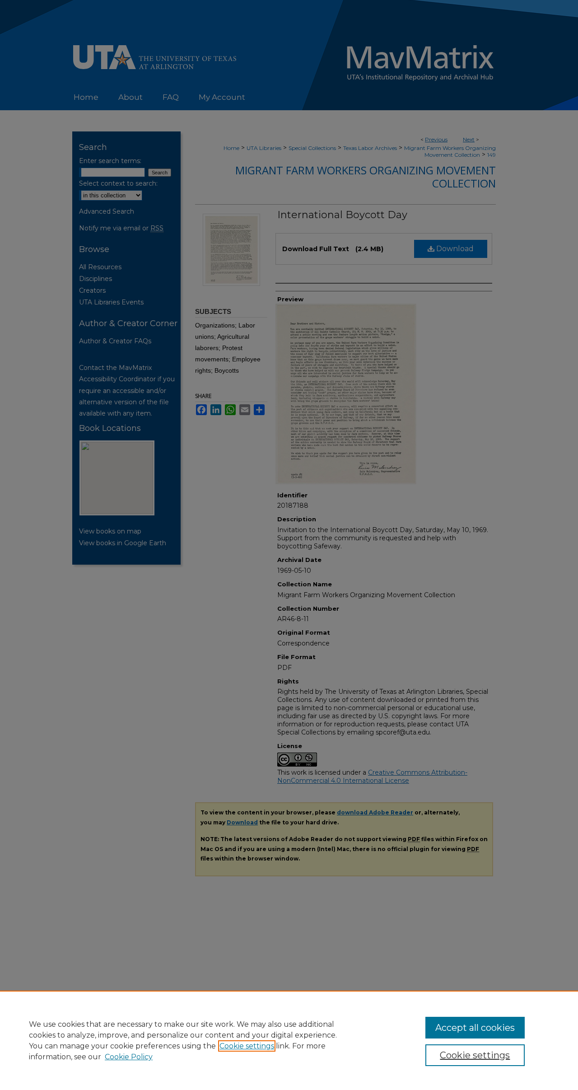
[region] (289, 1040)
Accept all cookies (475, 1027)
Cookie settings (246, 1046)
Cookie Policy (129, 1057)
